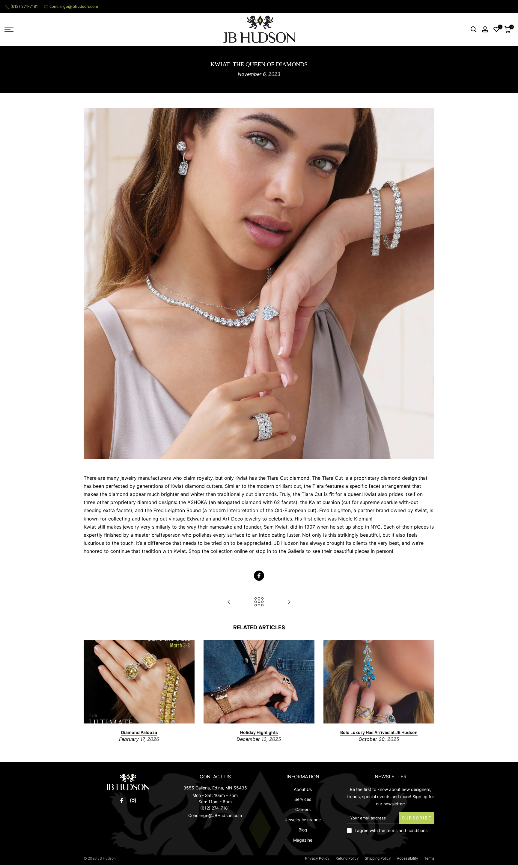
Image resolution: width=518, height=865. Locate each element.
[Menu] (64, 29)
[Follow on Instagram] (133, 800)
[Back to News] (259, 602)
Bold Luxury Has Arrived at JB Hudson (379, 732)
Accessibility (407, 858)
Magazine (302, 840)
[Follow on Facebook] (121, 800)
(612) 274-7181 (24, 6)
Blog (303, 829)
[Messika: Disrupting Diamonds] (229, 602)
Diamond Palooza (139, 732)
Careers (303, 809)
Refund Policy (347, 858)
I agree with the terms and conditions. (392, 830)
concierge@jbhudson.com (73, 6)
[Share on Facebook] (259, 576)
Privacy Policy (317, 858)
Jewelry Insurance (303, 819)
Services (302, 799)
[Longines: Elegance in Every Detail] (289, 602)
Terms (429, 858)
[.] (127, 782)
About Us (303, 789)
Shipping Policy (378, 858)
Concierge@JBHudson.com (215, 815)
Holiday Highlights (259, 732)
